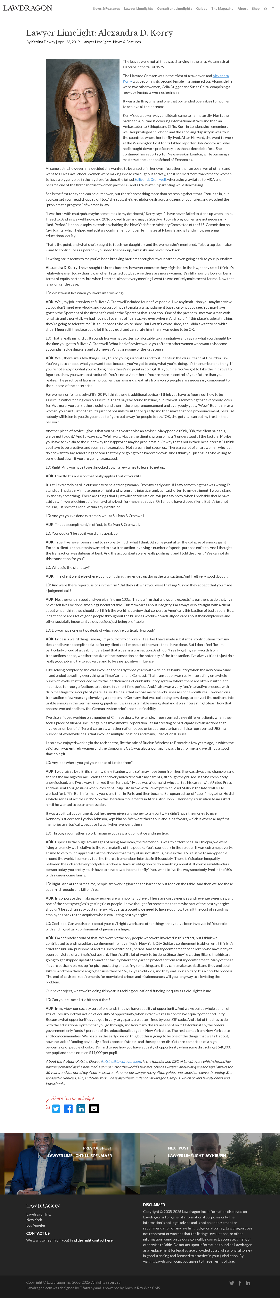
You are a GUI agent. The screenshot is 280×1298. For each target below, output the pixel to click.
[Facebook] (239, 1283)
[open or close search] (265, 9)
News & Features (106, 8)
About (243, 8)
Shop (256, 8)
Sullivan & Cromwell (150, 179)
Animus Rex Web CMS (142, 1288)
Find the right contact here (91, 1240)
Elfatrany (87, 1288)
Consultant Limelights (174, 8)
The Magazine (222, 8)
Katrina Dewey (43, 41)
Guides (201, 8)
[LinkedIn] (248, 1283)
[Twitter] (231, 1283)
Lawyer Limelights (138, 8)
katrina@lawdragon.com (121, 1061)
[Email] (94, 1108)
